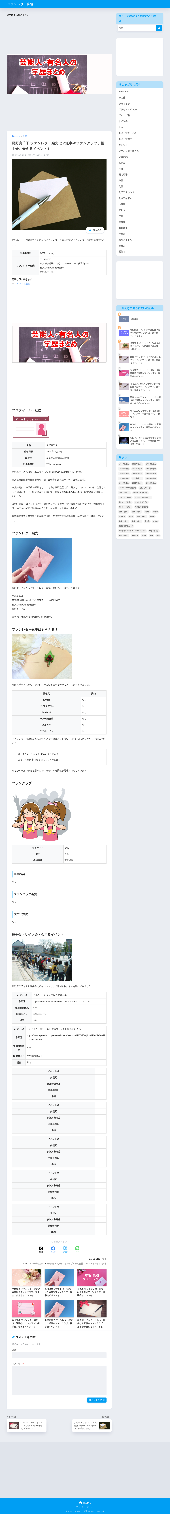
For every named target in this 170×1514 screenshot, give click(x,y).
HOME (86, 1502)
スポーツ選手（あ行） (143, 497)
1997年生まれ (124, 478)
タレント (123, 145)
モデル (122, 163)
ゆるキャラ (124, 103)
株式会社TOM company (87, 1263)
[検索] (159, 28)
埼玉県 (131, 516)
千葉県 (155, 512)
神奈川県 (135, 535)
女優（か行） (136, 521)
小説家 (122, 204)
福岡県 (144, 535)
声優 (121, 180)
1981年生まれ (38, 1263)
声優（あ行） (141, 516)
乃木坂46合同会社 (141, 507)
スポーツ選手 (125, 139)
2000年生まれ (124, 483)
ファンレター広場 (20, 4)
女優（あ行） (64, 1263)
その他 (122, 97)
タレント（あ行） (125, 502)
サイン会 (123, 121)
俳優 (121, 169)
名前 (14, 1350)
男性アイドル (125, 240)
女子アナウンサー (128, 192)
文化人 (122, 210)
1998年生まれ (137, 478)
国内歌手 (123, 174)
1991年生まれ (124, 469)
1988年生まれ (137, 464)
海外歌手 (123, 228)
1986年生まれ (124, 464)
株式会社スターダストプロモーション (132, 531)
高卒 (104, 1263)
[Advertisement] (59, 35)
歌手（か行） (123, 535)
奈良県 (51, 1263)
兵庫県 (147, 512)
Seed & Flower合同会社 (127, 488)
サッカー (123, 127)
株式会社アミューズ (126, 526)
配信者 (122, 251)
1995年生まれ (137, 473)
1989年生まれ (151, 464)
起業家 (122, 246)
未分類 (122, 222)
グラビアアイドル (128, 109)
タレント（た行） (125, 507)
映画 (121, 216)
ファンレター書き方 (129, 151)
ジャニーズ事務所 (125, 497)
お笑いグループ (145, 488)
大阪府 (152, 516)
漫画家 (122, 234)
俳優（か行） (136, 512)
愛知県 (147, 521)
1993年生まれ (151, 469)
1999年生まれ (151, 478)
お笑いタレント (124, 493)
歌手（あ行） (154, 531)
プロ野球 (123, 157)
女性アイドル (125, 198)
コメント (18, 1363)
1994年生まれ (124, 473)
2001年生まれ (137, 483)
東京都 (155, 521)
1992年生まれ (137, 469)
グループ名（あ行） (140, 493)
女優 (104, 1259)
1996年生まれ (151, 473)
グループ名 (124, 115)
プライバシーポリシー (85, 1507)
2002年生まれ (151, 483)
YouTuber (124, 91)
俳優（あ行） (123, 512)
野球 (151, 535)
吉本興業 (122, 516)
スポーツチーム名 (128, 133)
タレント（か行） (141, 502)
